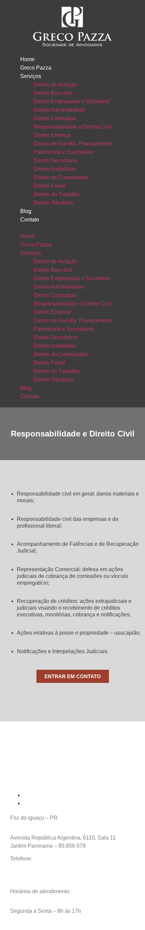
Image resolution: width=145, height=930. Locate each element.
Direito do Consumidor (61, 177)
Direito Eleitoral (52, 135)
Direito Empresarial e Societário (72, 101)
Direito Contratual (55, 118)
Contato (29, 219)
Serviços (30, 76)
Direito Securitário (55, 160)
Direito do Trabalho (57, 194)
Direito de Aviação (56, 84)
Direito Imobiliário (55, 169)
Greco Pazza (35, 68)
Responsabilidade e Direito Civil (72, 127)
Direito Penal (49, 186)
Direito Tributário (54, 203)
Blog (25, 211)
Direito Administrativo (59, 110)
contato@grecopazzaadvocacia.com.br (56, 871)
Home (27, 59)
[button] (72, 228)
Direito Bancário (53, 93)
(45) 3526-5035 (51, 858)
